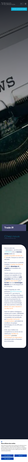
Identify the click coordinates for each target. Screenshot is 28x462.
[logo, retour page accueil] (8, 4)
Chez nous (12, 236)
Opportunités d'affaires (19, 9)
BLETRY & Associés (16, 291)
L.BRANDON (7, 252)
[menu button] (25, 3)
